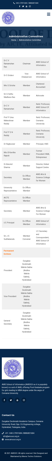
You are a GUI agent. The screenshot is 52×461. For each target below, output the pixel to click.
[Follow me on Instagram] (30, 7)
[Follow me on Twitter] (23, 7)
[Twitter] (10, 400)
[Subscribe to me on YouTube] (26, 7)
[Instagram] (23, 400)
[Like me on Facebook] (20, 7)
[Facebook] (4, 400)
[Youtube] (17, 400)
